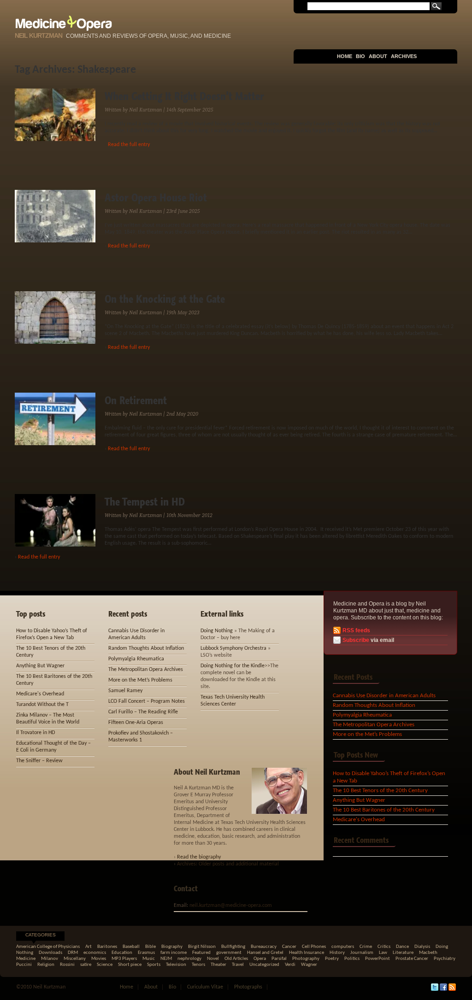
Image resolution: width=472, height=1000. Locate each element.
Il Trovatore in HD (35, 732)
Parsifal (279, 958)
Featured (201, 952)
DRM (73, 952)
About (378, 56)
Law (383, 952)
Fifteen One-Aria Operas (135, 722)
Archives (404, 56)
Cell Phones (314, 946)
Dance (402, 946)
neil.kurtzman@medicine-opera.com (230, 905)
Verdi (290, 964)
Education (122, 952)
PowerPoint (377, 958)
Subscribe (355, 640)
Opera (260, 958)
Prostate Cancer (411, 958)
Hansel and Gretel (265, 952)
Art (88, 946)
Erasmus (146, 952)
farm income (173, 952)
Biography (172, 946)
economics (94, 952)
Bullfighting (233, 946)
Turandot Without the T (42, 704)
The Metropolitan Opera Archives (373, 725)
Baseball (131, 946)
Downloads (50, 952)
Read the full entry (129, 144)
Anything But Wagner (359, 800)
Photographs (248, 987)
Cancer (289, 946)
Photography (305, 958)
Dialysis (422, 946)
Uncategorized (264, 964)
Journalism (361, 952)
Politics (352, 958)
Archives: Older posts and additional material (228, 864)
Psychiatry (444, 958)
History (337, 952)
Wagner (309, 964)
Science (104, 964)
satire (85, 964)
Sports (153, 964)
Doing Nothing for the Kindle (233, 666)
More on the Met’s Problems (367, 734)
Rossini (67, 964)
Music (148, 958)
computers (342, 946)
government (229, 952)
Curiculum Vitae (205, 987)
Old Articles (236, 958)
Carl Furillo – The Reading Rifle (143, 712)
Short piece (130, 964)
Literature (403, 952)
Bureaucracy (264, 946)
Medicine (25, 958)
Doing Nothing (217, 631)
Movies (98, 958)
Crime (366, 946)
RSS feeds (356, 630)
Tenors (198, 964)
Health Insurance (306, 952)
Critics (384, 946)
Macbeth (428, 952)
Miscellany (75, 958)
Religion (45, 964)
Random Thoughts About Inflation (374, 705)
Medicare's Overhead (359, 820)
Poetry (332, 958)
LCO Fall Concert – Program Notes (146, 701)
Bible (150, 946)
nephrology (189, 958)
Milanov (49, 958)
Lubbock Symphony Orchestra (233, 648)
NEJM (166, 958)
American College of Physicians (48, 946)
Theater (218, 964)
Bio (360, 56)
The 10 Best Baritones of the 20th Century (384, 810)
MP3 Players (124, 958)
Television (176, 964)
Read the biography (199, 857)
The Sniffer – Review (39, 761)
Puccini (24, 964)
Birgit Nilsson (202, 946)
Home (344, 56)
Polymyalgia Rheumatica (362, 715)
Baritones (107, 946)
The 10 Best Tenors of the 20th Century (380, 791)
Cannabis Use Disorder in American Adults (384, 696)
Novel (213, 958)
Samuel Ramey (125, 691)
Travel (238, 964)
